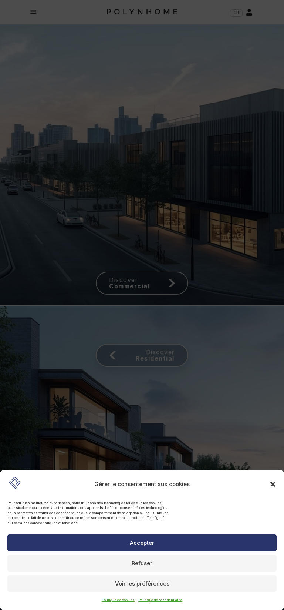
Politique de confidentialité (160, 600)
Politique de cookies (118, 600)
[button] (273, 484)
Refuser (142, 563)
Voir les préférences (142, 583)
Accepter (142, 542)
